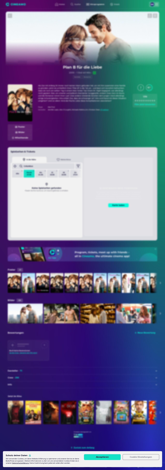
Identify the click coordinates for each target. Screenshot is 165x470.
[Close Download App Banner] (155, 249)
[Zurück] (10, 16)
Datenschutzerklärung (20, 463)
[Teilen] (150, 16)
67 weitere (105, 110)
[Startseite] (16, 4)
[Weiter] (160, 283)
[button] (140, 87)
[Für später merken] (155, 16)
